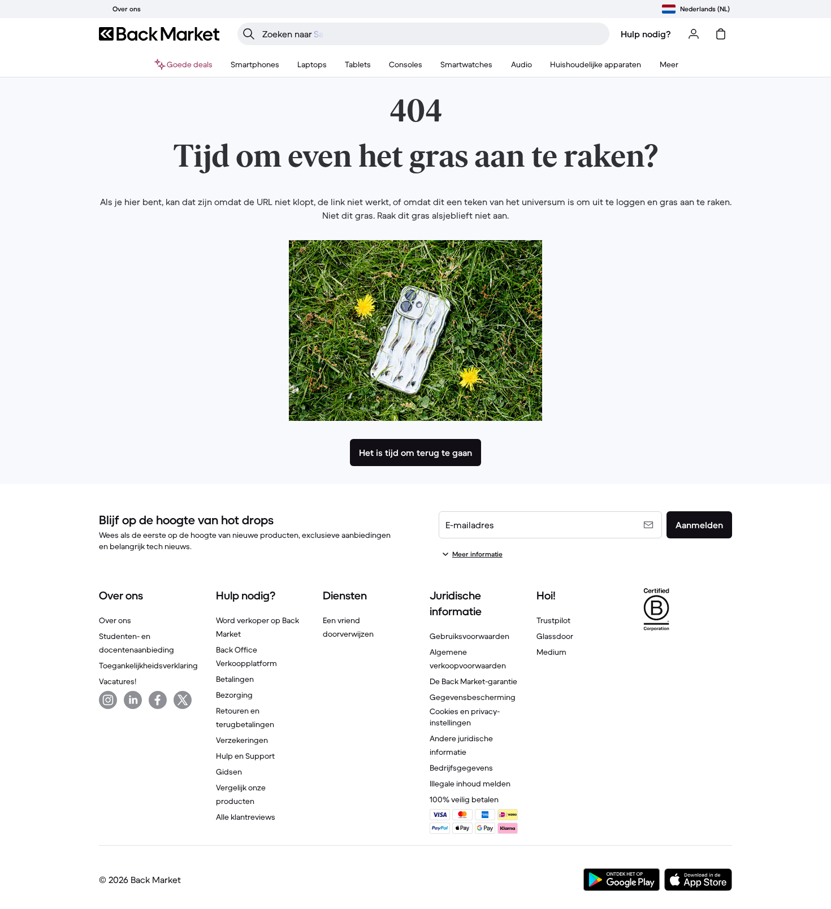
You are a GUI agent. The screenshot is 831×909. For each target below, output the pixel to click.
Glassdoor (554, 636)
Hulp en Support (245, 756)
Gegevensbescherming (473, 697)
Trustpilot (553, 620)
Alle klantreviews (245, 817)
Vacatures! (117, 681)
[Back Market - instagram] (108, 700)
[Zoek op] (249, 34)
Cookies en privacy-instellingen (465, 717)
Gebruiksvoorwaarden (469, 636)
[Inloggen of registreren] (693, 34)
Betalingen (235, 679)
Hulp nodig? (646, 34)
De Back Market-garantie (473, 681)
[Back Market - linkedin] (133, 700)
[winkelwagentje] (720, 34)
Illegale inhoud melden (470, 783)
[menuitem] (255, 64)
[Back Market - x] (183, 700)
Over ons (115, 620)
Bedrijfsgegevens (461, 768)
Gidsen (229, 772)
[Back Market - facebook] (158, 700)
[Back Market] (159, 34)
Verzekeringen (242, 740)
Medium (551, 652)
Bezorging (234, 695)
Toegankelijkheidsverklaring (148, 665)
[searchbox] (432, 34)
